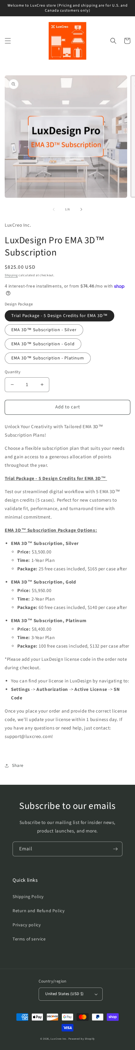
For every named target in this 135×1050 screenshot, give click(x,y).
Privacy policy (27, 925)
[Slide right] (81, 209)
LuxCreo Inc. (59, 1039)
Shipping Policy (28, 897)
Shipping (11, 275)
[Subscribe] (115, 849)
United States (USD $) (64, 994)
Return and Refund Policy (39, 911)
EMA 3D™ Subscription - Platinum (47, 358)
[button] (8, 41)
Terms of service (29, 939)
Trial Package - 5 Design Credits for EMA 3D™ (59, 316)
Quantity (12, 372)
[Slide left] (54, 209)
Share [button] (18, 765)
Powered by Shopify (81, 1039)
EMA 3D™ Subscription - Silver (44, 330)
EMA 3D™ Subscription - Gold (43, 344)
